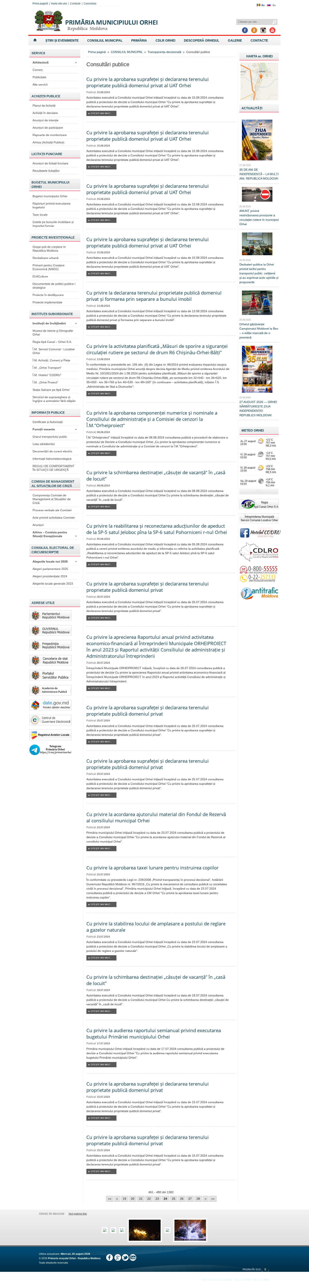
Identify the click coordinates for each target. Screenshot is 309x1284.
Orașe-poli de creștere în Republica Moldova (49, 248)
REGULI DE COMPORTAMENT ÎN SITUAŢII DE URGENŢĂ (53, 468)
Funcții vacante (55, 429)
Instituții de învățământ (55, 323)
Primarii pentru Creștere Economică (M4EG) (49, 267)
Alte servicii (40, 84)
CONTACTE (259, 40)
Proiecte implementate (47, 302)
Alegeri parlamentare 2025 (50, 569)
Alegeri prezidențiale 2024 (50, 576)
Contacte (75, 3)
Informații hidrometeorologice (52, 458)
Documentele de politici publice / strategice (54, 285)
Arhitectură (55, 62)
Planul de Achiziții (44, 105)
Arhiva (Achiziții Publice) (48, 142)
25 (173, 1198)
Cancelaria (90, 3)
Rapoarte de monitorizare (50, 135)
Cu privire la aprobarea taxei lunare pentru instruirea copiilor (152, 867)
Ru (274, 5)
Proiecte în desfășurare (48, 295)
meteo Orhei (253, 430)
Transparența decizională (164, 52)
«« (109, 1198)
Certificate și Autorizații (48, 422)
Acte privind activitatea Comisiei (54, 517)
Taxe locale (40, 214)
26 (182, 1198)
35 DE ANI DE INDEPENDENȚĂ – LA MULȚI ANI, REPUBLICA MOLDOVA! (259, 174)
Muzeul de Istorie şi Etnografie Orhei (53, 332)
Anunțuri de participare (48, 127)
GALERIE (235, 40)
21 (141, 1198)
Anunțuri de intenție (45, 120)
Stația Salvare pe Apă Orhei (51, 389)
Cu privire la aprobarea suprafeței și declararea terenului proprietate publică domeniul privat (147, 586)
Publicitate (39, 77)
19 (124, 1198)
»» (213, 1198)
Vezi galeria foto (78, 1213)
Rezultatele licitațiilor (46, 170)
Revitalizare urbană (45, 258)
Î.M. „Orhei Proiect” (45, 382)
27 (190, 1198)
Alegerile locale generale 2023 (53, 583)
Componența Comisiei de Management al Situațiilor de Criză (52, 499)
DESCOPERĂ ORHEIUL (201, 40)
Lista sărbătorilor (44, 444)
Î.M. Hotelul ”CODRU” (47, 375)
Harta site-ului (59, 3)
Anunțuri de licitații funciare (50, 163)
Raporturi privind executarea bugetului (51, 205)
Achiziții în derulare (45, 113)
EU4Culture (40, 276)
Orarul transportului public (50, 436)
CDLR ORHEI (165, 40)
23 (157, 1198)
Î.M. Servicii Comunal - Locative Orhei (54, 351)
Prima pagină (40, 3)
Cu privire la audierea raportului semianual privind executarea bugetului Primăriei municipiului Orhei (153, 1033)
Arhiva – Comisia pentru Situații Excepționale (55, 534)
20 (132, 1198)
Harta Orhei (259, 56)
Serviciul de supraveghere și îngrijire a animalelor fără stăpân (54, 399)
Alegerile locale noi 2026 (55, 561)
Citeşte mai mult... (101, 113)
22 (149, 1198)
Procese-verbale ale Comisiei (52, 510)
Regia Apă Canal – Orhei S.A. (52, 341)
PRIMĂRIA (139, 40)
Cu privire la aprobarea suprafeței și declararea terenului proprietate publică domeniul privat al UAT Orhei (147, 82)
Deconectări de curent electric (52, 451)
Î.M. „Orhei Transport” (47, 367)
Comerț (37, 69)
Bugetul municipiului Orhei (50, 196)
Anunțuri (38, 525)
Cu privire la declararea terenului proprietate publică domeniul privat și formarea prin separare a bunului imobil (154, 295)
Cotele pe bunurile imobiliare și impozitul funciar (53, 223)
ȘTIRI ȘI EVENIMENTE (62, 40)
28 (198, 1198)
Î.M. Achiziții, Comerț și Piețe (51, 360)
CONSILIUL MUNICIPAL (105, 40)
